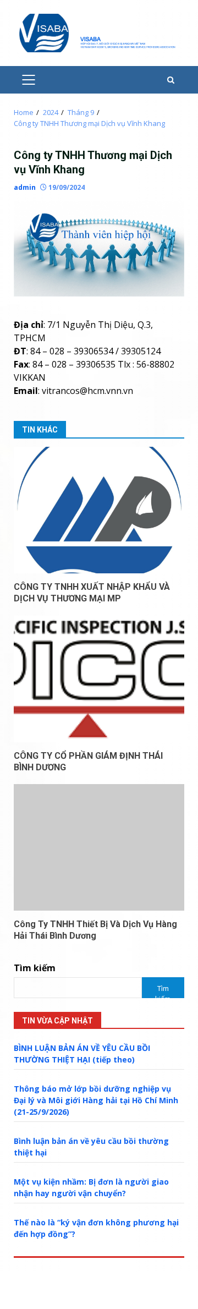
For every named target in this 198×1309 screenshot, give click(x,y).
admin (25, 187)
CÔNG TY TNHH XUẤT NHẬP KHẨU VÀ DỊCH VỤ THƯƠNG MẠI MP (99, 510)
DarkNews (69, 1297)
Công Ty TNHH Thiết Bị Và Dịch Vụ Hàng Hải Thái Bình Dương (99, 847)
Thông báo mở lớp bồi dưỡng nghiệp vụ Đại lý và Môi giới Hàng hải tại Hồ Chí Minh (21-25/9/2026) (96, 1100)
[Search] (170, 80)
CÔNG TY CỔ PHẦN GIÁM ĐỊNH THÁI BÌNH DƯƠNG (99, 679)
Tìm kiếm (35, 968)
